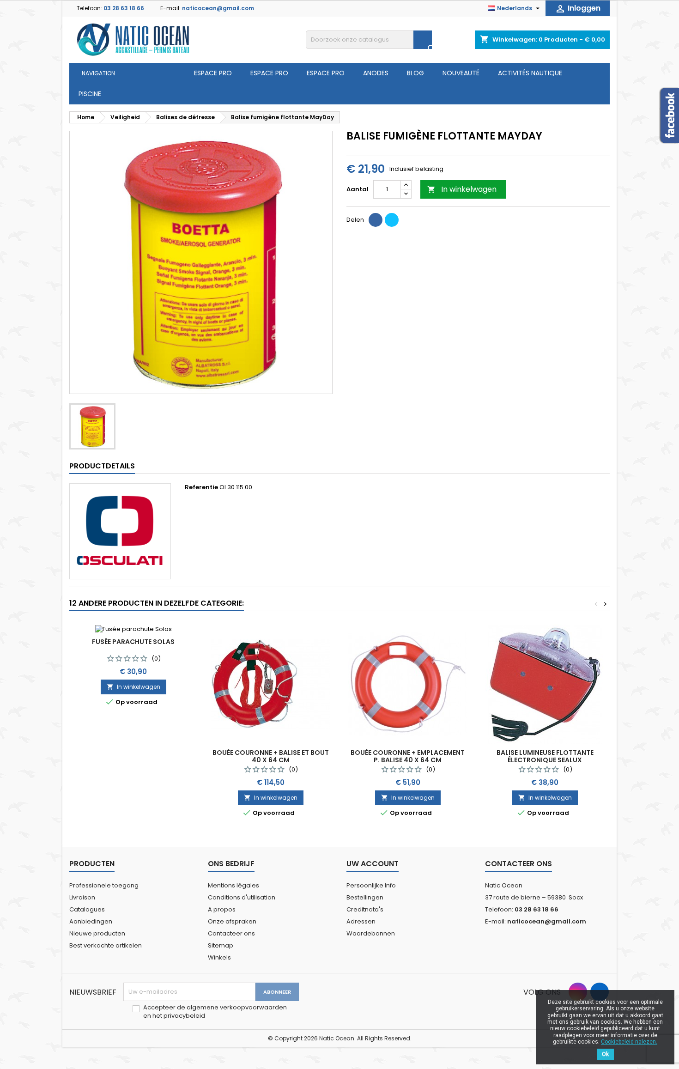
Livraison (82, 897)
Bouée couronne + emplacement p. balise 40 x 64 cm (408, 756)
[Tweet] (392, 220)
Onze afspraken (232, 921)
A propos (222, 909)
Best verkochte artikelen (105, 945)
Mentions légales (233, 885)
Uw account (372, 863)
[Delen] (375, 220)
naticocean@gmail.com (218, 8)
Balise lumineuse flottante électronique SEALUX (545, 756)
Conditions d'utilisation (241, 897)
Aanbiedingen (90, 921)
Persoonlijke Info (371, 885)
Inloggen (577, 8)
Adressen (361, 921)
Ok (605, 1054)
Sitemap (220, 945)
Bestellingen (364, 897)
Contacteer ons (231, 933)
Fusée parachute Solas (133, 641)
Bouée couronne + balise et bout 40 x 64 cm (270, 756)
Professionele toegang (104, 885)
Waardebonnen (370, 933)
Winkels (219, 957)
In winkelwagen (462, 189)
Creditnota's (364, 909)
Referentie (201, 487)
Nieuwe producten (97, 933)
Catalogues (87, 909)
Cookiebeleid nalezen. (629, 1042)
